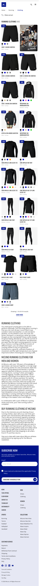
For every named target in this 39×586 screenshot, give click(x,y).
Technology (5, 503)
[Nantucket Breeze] (26, 217)
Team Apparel (5, 493)
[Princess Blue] (26, 187)
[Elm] (5, 101)
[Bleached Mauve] (8, 187)
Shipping (4, 553)
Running (11, 10)
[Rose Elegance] (26, 101)
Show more (19, 315)
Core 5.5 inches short (7, 305)
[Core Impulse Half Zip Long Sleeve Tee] (28, 177)
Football (4, 524)
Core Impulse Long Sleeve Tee (10, 163)
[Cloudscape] (8, 73)
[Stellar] (29, 101)
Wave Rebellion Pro (26, 524)
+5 (15, 274)
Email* (4, 460)
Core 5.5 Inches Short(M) (8, 76)
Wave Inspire (24, 526)
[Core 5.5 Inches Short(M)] (10, 62)
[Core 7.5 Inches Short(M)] (10, 33)
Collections (24, 515)
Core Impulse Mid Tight (26, 163)
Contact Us (5, 500)
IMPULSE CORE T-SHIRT (7, 277)
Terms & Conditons (7, 569)
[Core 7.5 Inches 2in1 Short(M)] (10, 90)
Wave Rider (23, 529)
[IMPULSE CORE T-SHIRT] (10, 264)
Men (21, 490)
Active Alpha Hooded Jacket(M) (10, 133)
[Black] (3, 44)
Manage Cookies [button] (6, 575)
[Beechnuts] (10, 187)
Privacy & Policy (6, 572)
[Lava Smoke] (21, 73)
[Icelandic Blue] (21, 217)
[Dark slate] (10, 73)
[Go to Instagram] (6, 566)
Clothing (20, 10)
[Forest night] (8, 44)
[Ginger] (10, 160)
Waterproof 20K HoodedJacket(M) (24, 134)
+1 (15, 187)
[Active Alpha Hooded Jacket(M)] (10, 119)
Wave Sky (23, 532)
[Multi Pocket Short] (28, 264)
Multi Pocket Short (25, 277)
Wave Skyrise (24, 534)
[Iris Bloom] (5, 187)
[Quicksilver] (21, 187)
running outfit (26, 402)
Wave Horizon (24, 537)
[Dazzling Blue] (24, 130)
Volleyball (5, 526)
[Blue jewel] (5, 44)
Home (3, 10)
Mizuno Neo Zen (25, 521)
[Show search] (31, 4)
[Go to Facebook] (2, 566)
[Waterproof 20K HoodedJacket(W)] (28, 90)
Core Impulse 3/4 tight (8, 250)
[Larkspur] (24, 101)
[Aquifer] (10, 274)
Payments (5, 545)
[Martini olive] (31, 101)
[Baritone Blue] (5, 247)
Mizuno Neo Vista (25, 518)
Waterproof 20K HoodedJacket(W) (24, 104)
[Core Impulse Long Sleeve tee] (10, 177)
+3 (33, 217)
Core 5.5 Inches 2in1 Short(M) (28, 76)
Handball (4, 529)
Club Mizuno (5, 496)
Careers (4, 510)
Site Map (4, 578)
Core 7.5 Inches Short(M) (8, 47)
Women (22, 501)
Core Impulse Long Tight (8, 220)
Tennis (4, 521)
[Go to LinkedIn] (9, 566)
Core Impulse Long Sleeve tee (10, 190)
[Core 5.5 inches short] (10, 291)
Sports (4, 515)
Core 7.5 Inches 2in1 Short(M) (9, 104)
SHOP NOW (33, 48)
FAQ (3, 561)
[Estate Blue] (5, 73)
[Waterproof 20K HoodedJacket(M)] (28, 119)
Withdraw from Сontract (9, 551)
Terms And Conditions (9, 556)
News (3, 490)
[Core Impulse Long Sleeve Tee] (10, 149)
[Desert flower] (13, 187)
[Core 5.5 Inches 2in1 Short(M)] (28, 62)
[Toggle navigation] (35, 4)
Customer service (7, 542)
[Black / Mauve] (10, 217)
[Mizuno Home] (4, 4)
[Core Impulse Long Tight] (10, 206)
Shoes (22, 494)
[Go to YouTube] (13, 566)
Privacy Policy (6, 559)
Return (4, 548)
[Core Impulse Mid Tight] (28, 149)
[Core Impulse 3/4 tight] (10, 236)
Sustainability (5, 507)
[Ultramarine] (8, 247)
